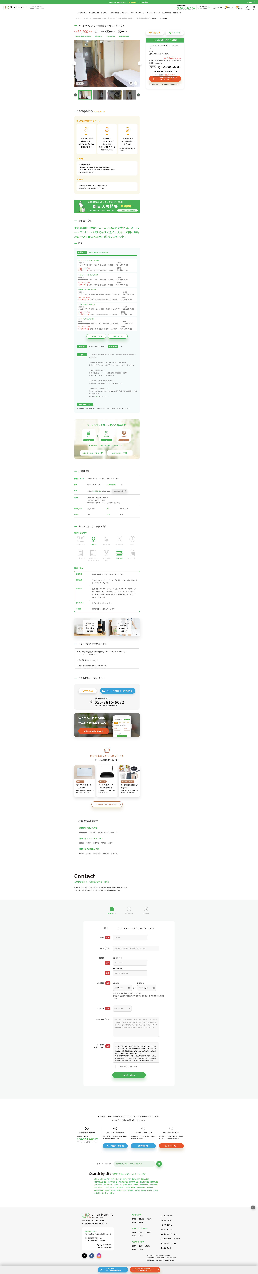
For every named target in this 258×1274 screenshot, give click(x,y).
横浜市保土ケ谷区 (100, 1182)
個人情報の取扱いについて (99, 1046)
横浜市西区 (127, 1179)
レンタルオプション (167, 1225)
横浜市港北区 (97, 491)
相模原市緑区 (98, 1190)
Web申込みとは (154, 84)
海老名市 (105, 1193)
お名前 (102, 937)
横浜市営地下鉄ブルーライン (107, 832)
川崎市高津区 (109, 1187)
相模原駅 (106, 853)
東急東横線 (83, 832)
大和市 (110, 843)
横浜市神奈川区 (116, 1179)
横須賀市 (131, 1190)
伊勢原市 (97, 1193)
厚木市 (149, 1190)
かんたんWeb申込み (171, 1146)
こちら (97, 396)
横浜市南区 (145, 1179)
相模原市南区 (121, 1190)
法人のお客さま (166, 13)
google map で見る (119, 491)
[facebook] (91, 1255)
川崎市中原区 (98, 1187)
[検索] (159, 1164)
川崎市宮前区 (130, 1187)
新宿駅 (134, 1246)
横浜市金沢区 (123, 1182)
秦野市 (143, 1190)
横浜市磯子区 (112, 1182)
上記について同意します (128, 1066)
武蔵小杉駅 (96, 853)
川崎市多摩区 (120, 1187)
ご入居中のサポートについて (168, 1239)
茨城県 (141, 1222)
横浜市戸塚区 (144, 1182)
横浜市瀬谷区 (107, 1185)
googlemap (105, 1244)
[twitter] (84, 1255)
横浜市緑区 (98, 1185)
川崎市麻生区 (141, 1187)
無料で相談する (143, 1146)
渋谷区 (141, 1232)
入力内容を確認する (129, 1075)
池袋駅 (141, 1246)
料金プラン (104, 13)
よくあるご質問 (114, 13)
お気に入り (156, 32)
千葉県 (134, 1222)
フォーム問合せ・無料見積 (115, 1146)
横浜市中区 (136, 1179)
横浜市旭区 (154, 1182)
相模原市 (96, 843)
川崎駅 (88, 853)
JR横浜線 (92, 832)
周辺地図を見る (106, 1247)
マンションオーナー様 (153, 13)
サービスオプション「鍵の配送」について (170, 84)
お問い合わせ (177, 13)
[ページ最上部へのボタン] (253, 1207)
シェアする (176, 32)
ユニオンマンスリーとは (138, 13)
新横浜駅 (114, 853)
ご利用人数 (100, 1008)
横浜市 (81, 843)
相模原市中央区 (110, 1190)
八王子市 (148, 1232)
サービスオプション (167, 1229)
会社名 (102, 948)
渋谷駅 (147, 1246)
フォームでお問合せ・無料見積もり (119, 691)
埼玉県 (149, 1219)
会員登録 (247, 9)
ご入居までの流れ (94, 13)
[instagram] (99, 1255)
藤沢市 (103, 843)
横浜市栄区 (118, 1185)
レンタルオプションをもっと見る (106, 804)
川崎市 (88, 843)
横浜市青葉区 (127, 1185)
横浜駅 (81, 853)
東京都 (134, 1219)
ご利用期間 (100, 983)
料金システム (117, 336)
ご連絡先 (101, 958)
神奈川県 (141, 1219)
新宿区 (134, 1232)
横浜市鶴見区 (104, 1179)
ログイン (254, 9)
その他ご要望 (100, 1020)
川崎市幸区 (154, 1185)
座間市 (111, 1193)
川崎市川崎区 (144, 1185)
